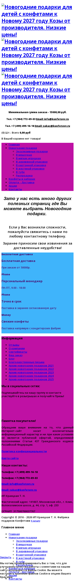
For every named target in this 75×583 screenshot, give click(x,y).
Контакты (15, 189)
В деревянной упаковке (32, 161)
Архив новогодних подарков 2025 (31, 379)
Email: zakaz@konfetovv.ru (52, 126)
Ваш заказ (15, 355)
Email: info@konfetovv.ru (52, 119)
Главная (14, 144)
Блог (12, 358)
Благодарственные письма (26, 362)
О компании (17, 348)
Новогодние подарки (23, 148)
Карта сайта (10, 458)
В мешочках (24, 155)
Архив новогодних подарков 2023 (31, 372)
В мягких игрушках (28, 158)
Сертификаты (18, 351)
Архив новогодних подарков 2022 (31, 369)
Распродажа (24, 175)
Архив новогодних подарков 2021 (31, 365)
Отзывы (14, 345)
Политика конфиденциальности (24, 451)
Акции (13, 186)
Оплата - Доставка (21, 182)
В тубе (20, 172)
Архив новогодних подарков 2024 (31, 376)
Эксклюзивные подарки (32, 151)
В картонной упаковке (31, 165)
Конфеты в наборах (22, 179)
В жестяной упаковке (30, 168)
